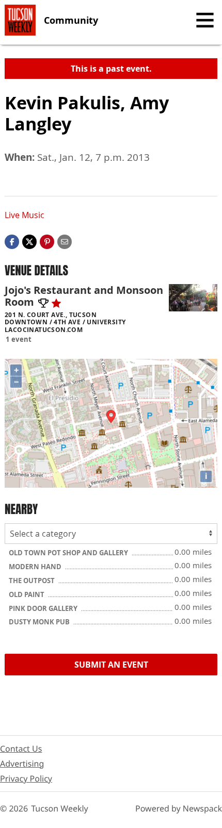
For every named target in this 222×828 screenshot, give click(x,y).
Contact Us (21, 748)
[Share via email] (64, 240)
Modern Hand (36, 566)
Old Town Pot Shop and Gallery (69, 552)
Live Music (24, 215)
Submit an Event (111, 664)
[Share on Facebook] (12, 240)
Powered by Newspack (178, 808)
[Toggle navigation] (205, 20)
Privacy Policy (26, 778)
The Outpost (32, 580)
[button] (47, 240)
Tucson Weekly (59, 808)
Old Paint (27, 594)
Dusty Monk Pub (40, 621)
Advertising (22, 763)
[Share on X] (29, 240)
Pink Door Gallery (44, 608)
